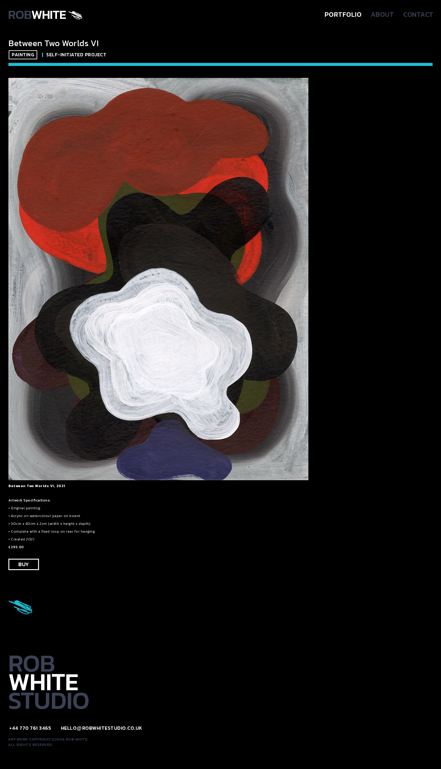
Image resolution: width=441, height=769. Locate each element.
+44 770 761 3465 (30, 728)
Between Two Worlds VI (53, 43)
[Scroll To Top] (430, 762)
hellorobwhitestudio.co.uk (101, 728)
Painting (23, 54)
